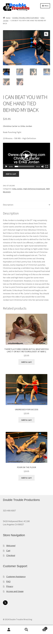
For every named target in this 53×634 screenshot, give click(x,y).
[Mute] (42, 166)
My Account (9, 629)
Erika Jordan (17, 189)
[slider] (24, 166)
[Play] (6, 166)
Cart (8, 551)
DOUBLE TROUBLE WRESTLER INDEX (25, 18)
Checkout (10, 555)
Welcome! (10, 546)
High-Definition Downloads (34, 189)
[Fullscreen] (46, 166)
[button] (46, 34)
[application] (26, 156)
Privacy (9, 586)
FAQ (8, 582)
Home (8, 18)
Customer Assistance (16, 577)
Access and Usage (15, 591)
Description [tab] (8, 204)
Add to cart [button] (26, 362)
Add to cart (11, 174)
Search (26, 629)
